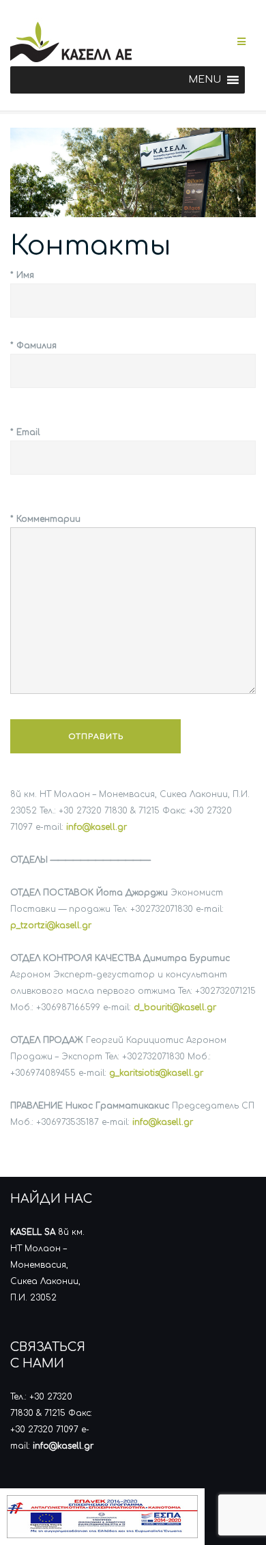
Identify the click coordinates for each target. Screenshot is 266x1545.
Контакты (90, 246)
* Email (25, 432)
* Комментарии (45, 519)
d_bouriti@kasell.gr (175, 1007)
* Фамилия (33, 345)
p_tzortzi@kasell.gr (50, 925)
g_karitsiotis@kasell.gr (156, 1073)
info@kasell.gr (96, 827)
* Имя (22, 275)
